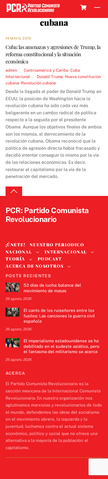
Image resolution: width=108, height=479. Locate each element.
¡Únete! (16, 244)
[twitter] (11, 228)
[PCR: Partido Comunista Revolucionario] (33, 12)
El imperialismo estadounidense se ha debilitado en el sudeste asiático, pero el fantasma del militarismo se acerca (61, 346)
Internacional (18, 76)
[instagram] (37, 228)
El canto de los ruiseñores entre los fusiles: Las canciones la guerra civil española (59, 316)
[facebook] (24, 228)
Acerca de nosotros (35, 266)
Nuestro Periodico (57, 244)
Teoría (15, 258)
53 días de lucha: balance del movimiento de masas (52, 288)
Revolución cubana (38, 83)
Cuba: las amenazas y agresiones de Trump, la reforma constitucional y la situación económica (53, 54)
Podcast (50, 258)
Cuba (75, 70)
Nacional (19, 252)
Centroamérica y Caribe (46, 70)
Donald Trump (50, 76)
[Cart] (83, 7)
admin (11, 70)
